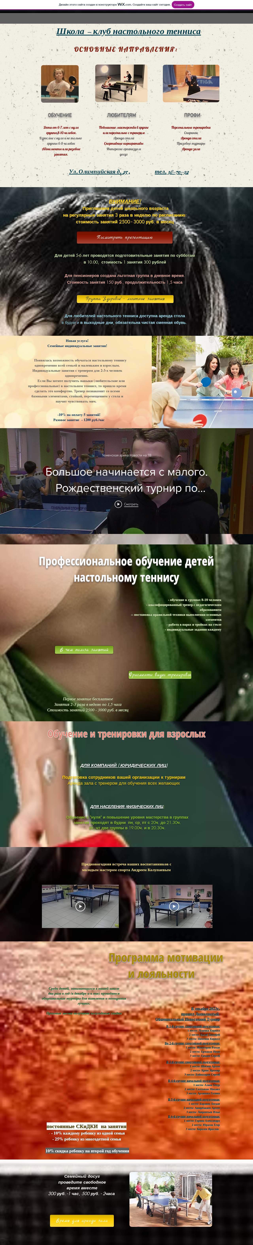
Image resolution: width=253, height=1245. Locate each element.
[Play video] (80, 906)
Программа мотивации (132, 957)
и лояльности (132, 973)
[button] (125, 238)
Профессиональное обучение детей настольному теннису (126, 569)
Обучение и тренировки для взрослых (127, 733)
